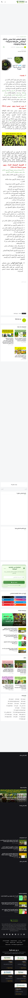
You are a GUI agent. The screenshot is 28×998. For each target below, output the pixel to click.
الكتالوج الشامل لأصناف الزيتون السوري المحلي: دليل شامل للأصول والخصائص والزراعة (10, 629)
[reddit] (7, 934)
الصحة (16, 703)
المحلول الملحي (15, 95)
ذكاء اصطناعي (7, 712)
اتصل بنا (7, 942)
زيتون (15, 714)
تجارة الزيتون (9, 706)
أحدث (26, 489)
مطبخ (15, 716)
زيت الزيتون (22, 714)
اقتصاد (23, 699)
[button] (26, 2)
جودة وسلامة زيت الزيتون (19, 710)
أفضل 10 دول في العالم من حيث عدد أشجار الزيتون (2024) (10, 649)
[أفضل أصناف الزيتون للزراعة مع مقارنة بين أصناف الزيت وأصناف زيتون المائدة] (23, 842)
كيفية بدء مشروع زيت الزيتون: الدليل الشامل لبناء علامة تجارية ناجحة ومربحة (9, 847)
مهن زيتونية (22, 719)
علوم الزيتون (22, 716)
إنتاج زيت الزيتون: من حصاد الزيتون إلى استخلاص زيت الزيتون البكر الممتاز (20, 339)
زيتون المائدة (16, 313)
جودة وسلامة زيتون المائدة (19, 712)
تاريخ (16, 706)
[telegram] (12, 934)
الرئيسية (23, 940)
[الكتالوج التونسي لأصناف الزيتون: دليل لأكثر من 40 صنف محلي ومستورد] (22, 637)
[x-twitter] (21, 934)
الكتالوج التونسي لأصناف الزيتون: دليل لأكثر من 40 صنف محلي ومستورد (10, 636)
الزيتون (13, 90)
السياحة (23, 703)
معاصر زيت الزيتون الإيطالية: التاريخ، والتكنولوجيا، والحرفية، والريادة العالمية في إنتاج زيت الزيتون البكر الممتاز (7, 341)
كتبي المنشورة (12, 942)
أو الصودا (20, 97)
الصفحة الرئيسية (23, 36)
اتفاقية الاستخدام (6, 940)
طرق (3, 90)
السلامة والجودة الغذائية (13, 701)
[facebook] (24, 934)
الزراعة (23, 701)
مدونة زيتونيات (7, 944)
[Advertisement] (14, 19)
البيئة (17, 699)
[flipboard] (4, 934)
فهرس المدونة (19, 942)
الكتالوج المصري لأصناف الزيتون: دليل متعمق (11, 642)
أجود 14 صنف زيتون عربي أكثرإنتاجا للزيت (9, 896)
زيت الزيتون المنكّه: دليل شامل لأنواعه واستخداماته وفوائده (20, 357)
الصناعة (17, 36)
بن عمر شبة (18, 319)
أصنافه (8, 90)
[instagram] (18, 934)
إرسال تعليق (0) (14, 484)
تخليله (23, 93)
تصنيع (18, 93)
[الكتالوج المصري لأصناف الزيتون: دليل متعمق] (22, 643)
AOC (10, 120)
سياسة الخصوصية (13, 940)
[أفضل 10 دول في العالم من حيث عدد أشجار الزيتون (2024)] (22, 650)
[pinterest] (10, 934)
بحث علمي (22, 706)
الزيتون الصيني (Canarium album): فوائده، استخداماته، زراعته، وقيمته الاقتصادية (20, 686)
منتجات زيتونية (8, 716)
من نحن (19, 940)
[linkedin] (15, 934)
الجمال (11, 699)
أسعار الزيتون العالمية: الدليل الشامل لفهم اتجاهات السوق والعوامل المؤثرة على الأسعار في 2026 (9, 855)
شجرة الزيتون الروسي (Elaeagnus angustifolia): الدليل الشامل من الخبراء (8, 670)
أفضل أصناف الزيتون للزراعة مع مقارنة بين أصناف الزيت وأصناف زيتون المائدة (21, 670)
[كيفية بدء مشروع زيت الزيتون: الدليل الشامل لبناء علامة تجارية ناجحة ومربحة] (23, 848)
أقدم (2, 489)
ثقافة (17, 708)
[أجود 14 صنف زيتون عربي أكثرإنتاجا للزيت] (23, 897)
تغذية (23, 708)
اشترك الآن (15, 582)
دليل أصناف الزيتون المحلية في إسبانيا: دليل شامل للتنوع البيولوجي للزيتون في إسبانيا (8, 686)
